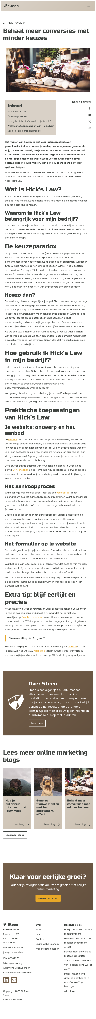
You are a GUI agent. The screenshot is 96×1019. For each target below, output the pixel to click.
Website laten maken (47, 948)
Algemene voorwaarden (16, 967)
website (12, 439)
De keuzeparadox (17, 116)
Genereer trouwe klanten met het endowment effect (78, 942)
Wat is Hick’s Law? (18, 111)
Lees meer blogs (15, 835)
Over (38, 934)
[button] (88, 5)
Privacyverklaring (12, 963)
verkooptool (63, 492)
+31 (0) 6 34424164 (13, 947)
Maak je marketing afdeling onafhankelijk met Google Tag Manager (76, 980)
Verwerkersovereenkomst (17, 972)
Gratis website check (47, 944)
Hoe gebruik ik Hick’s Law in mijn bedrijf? (30, 121)
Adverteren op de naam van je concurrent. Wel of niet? (78, 964)
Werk (38, 929)
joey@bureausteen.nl (14, 952)
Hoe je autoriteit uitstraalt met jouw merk (78, 931)
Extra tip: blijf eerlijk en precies (24, 130)
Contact (40, 939)
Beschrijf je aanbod (32, 617)
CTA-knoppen (20, 469)
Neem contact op (48, 898)
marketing (39, 650)
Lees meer (37, 723)
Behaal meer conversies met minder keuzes (77, 953)
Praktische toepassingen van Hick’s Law (31, 125)
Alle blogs (69, 991)
